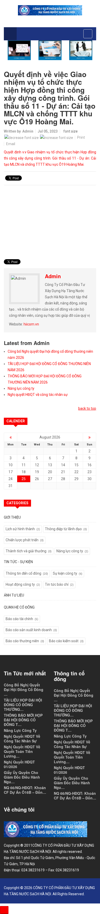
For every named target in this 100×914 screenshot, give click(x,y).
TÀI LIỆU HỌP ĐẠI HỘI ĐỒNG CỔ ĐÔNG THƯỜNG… (23, 704)
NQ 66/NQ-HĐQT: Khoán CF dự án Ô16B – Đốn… (25, 790)
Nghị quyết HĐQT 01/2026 (19, 764)
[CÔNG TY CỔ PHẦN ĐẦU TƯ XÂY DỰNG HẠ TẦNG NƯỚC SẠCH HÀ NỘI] (50, 10)
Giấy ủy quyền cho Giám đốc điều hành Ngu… (22, 777)
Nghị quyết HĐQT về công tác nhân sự (38, 395)
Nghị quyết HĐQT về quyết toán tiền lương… (22, 751)
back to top (87, 408)
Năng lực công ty (21, 388)
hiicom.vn (31, 324)
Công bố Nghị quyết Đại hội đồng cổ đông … (23, 689)
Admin (27, 131)
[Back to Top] (4, 910)
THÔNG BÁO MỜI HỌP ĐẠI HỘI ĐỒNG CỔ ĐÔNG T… (23, 720)
